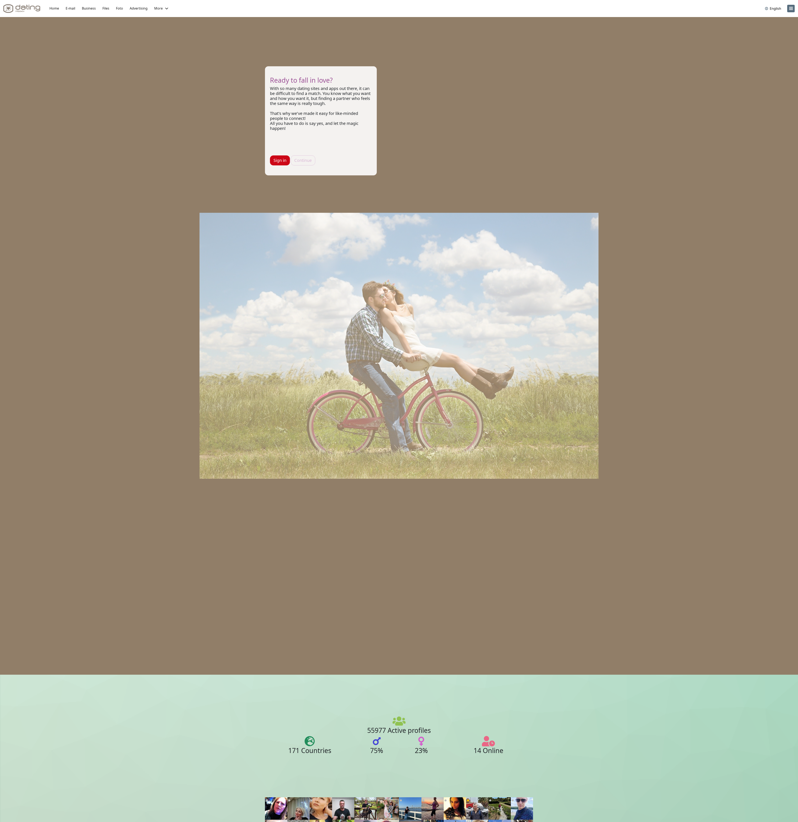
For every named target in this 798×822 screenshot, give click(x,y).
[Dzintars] (343, 808)
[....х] (298, 808)
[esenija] (321, 808)
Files (105, 8)
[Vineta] (432, 808)
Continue (303, 160)
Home (54, 8)
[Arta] (410, 808)
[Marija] (388, 808)
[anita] (365, 808)
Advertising (139, 8)
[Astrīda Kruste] (455, 808)
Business (89, 8)
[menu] (791, 8)
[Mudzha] (499, 808)
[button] (161, 8)
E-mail (70, 8)
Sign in (279, 160)
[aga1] (276, 808)
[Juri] (477, 808)
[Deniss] (522, 808)
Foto (119, 8)
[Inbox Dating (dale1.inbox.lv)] (21, 8)
